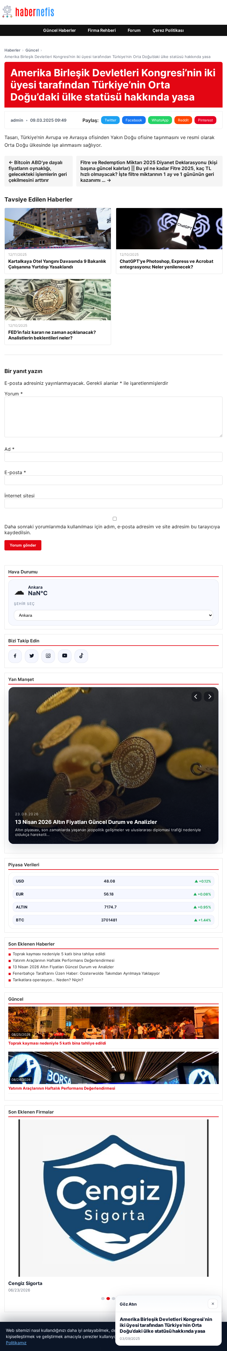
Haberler (12, 50)
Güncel (32, 50)
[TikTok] (81, 656)
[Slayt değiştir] (103, 1298)
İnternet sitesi (19, 496)
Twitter (110, 120)
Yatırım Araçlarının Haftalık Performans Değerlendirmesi (63, 960)
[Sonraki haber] (209, 697)
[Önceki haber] (197, 697)
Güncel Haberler (59, 30)
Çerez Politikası (168, 30)
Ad (9, 449)
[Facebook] (15, 656)
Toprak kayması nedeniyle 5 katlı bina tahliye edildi (59, 953)
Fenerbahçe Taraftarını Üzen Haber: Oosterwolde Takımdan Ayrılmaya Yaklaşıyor (86, 973)
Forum (134, 30)
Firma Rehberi (102, 30)
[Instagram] (48, 656)
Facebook (134, 120)
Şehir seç (24, 603)
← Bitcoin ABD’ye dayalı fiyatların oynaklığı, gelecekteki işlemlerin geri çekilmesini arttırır (38, 171)
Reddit (183, 120)
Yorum (13, 394)
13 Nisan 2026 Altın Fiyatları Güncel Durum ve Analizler (63, 966)
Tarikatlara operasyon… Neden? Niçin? (48, 979)
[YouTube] (65, 656)
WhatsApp (160, 120)
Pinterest (205, 120)
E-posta (15, 472)
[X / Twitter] (31, 656)
